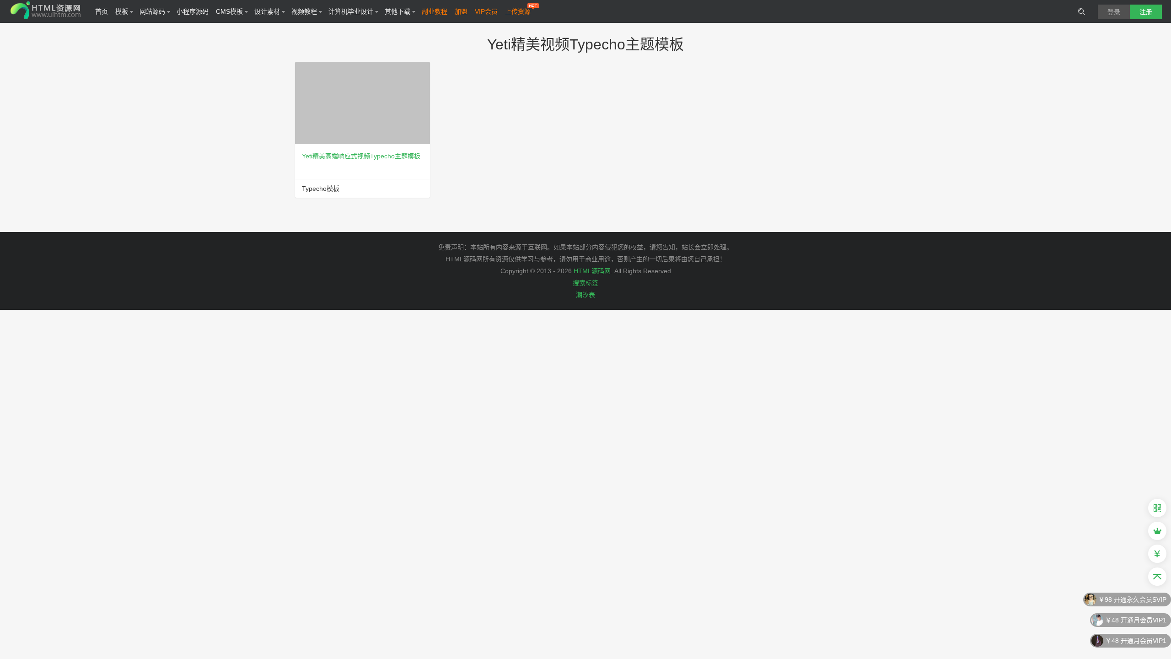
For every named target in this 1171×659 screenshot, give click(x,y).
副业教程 (434, 11)
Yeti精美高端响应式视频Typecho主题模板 (361, 156)
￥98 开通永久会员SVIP (1132, 599)
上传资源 (518, 11)
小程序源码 (193, 11)
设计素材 (267, 11)
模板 (121, 11)
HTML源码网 (592, 271)
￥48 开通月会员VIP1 (1135, 620)
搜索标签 (585, 282)
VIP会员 (486, 11)
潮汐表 (585, 294)
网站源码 (152, 11)
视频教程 (304, 11)
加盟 (461, 11)
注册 (1145, 12)
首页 (101, 11)
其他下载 (397, 11)
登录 (1113, 12)
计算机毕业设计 (350, 11)
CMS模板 (229, 11)
